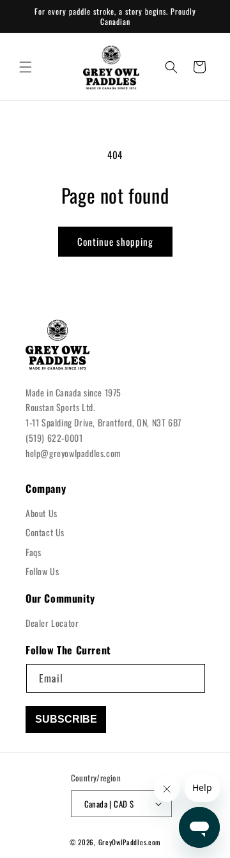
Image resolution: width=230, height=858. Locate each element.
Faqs (33, 552)
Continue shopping (115, 241)
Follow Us (42, 571)
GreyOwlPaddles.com (129, 842)
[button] (26, 67)
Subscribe (66, 719)
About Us (41, 513)
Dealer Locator (52, 622)
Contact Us (45, 532)
